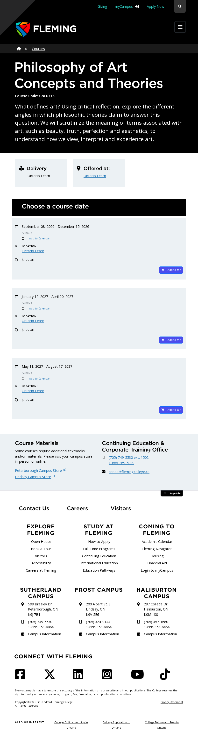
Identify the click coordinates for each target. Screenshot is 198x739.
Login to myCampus (157, 570)
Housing (157, 556)
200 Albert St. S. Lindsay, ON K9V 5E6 (98, 609)
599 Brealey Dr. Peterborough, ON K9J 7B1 (43, 609)
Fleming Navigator (157, 548)
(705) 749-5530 (40, 621)
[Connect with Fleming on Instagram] (108, 677)
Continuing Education (99, 556)
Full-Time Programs (99, 548)
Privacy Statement (172, 702)
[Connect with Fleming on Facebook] (21, 677)
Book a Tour (41, 548)
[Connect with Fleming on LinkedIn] (79, 677)
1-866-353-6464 (41, 626)
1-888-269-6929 (121, 462)
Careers (81, 508)
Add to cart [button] (174, 270)
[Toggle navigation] (180, 27)
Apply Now (155, 6)
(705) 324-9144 (98, 621)
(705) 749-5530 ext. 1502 (128, 457)
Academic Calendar (157, 541)
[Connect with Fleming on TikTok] (166, 677)
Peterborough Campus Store (38, 470)
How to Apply (99, 541)
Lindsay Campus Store (33, 476)
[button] (180, 6)
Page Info (175, 493)
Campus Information (44, 634)
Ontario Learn (95, 175)
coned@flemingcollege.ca (129, 471)
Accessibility (41, 563)
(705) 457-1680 (156, 621)
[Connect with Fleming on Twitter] (51, 677)
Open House (41, 541)
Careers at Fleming (41, 570)
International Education (99, 563)
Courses (38, 48)
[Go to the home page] (46, 29)
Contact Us (34, 508)
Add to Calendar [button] (39, 238)
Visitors (121, 508)
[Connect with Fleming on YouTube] (139, 677)
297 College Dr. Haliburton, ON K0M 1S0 (156, 609)
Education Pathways (99, 570)
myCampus (124, 6)
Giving (102, 6)
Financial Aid (157, 563)
